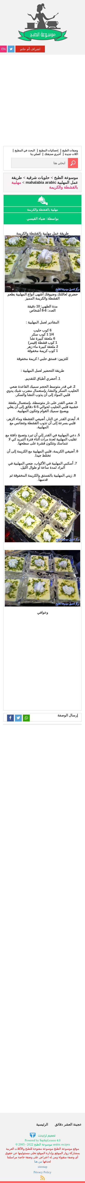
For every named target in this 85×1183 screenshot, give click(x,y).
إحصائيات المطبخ (48, 150)
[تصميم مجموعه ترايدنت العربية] (42, 1135)
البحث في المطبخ (25, 150)
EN (3, 49)
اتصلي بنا (35, 154)
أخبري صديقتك (52, 154)
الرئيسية (42, 1124)
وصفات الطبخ (70, 150)
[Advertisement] (42, 99)
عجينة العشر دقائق (68, 1124)
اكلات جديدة (71, 154)
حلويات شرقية (38, 178)
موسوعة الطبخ (66, 178)
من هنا (38, 1161)
